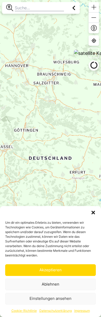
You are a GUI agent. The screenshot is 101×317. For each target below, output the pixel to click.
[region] (50, 158)
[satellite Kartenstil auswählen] (94, 53)
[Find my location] (94, 40)
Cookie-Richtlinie (24, 311)
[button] (93, 212)
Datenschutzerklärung (55, 311)
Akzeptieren (50, 269)
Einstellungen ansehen (50, 298)
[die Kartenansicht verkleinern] (94, 17)
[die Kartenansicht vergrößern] (94, 7)
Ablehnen (50, 284)
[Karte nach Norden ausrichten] (94, 28)
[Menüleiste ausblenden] (74, 8)
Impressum (82, 311)
